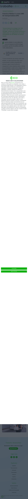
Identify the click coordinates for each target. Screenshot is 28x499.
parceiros (13, 82)
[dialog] (14, 249)
